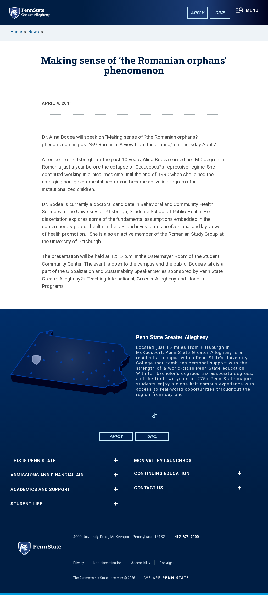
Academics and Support (40, 489)
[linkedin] (127, 415)
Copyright (167, 563)
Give (220, 12)
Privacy (78, 563)
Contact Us (148, 487)
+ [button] (116, 460)
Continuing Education (161, 473)
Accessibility (140, 563)
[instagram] (100, 415)
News (33, 31)
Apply (197, 12)
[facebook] (113, 415)
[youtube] (140, 415)
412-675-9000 (187, 536)
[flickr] (168, 415)
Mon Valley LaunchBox (163, 460)
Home (16, 31)
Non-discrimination (107, 563)
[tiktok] (154, 415)
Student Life (26, 503)
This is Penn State (33, 460)
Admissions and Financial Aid (46, 475)
